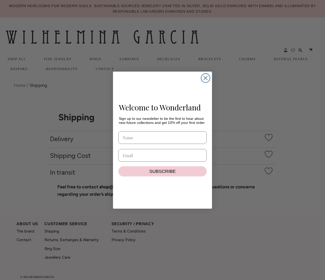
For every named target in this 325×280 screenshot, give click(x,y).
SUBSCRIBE (162, 171)
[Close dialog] (205, 78)
